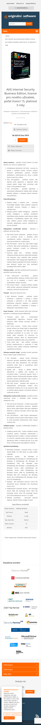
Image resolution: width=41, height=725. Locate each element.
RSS (37, 716)
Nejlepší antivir (31, 722)
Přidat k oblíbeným (16, 146)
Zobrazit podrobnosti (12, 714)
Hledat (29, 24)
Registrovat (10, 3)
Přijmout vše (9, 718)
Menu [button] (5, 31)
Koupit (22, 140)
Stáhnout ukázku (21, 129)
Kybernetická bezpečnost (29, 723)
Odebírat (30, 691)
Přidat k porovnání (16, 150)
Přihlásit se (20, 3)
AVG (10, 123)
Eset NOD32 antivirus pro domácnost (21, 722)
